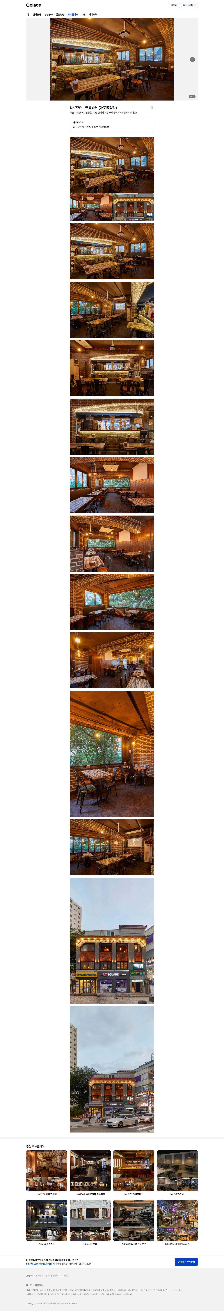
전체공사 (37, 14)
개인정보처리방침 (52, 1276)
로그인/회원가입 (189, 5)
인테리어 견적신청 (186, 1261)
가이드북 (93, 14)
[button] (151, 107)
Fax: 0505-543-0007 (127, 1290)
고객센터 (29, 1276)
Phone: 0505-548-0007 (103, 1290)
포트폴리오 (73, 14)
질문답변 (60, 14)
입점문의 (174, 5)
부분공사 (48, 14)
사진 (83, 14)
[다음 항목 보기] (192, 59)
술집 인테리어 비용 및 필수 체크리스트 (91, 124)
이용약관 (39, 1276)
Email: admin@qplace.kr (79, 1290)
